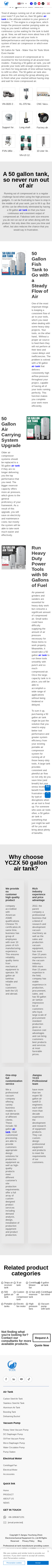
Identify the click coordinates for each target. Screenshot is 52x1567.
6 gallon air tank (45, 1283)
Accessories (9, 1474)
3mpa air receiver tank (8, 1285)
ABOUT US (8, 1498)
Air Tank (8, 1391)
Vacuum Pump (11, 1423)
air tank (23, 210)
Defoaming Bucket (11, 1416)
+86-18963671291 (16, 1517)
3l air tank (19, 1283)
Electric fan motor (21, 1305)
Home (6, 1490)
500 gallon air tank (8, 1294)
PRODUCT (8, 1494)
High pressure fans (33, 1306)
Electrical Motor (12, 1458)
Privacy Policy (28, 1541)
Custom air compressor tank (21, 1296)
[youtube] (39, 3)
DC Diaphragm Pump (13, 1434)
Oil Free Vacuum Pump (13, 1438)
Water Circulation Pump (14, 1447)
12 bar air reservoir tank (33, 1294)
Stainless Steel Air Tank (13, 1403)
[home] (12, 1370)
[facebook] (31, 3)
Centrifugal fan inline (46, 1293)
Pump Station (9, 1452)
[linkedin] (35, 3)
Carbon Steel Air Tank (13, 1399)
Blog (40, 1541)
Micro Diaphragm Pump (14, 1443)
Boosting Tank (9, 1412)
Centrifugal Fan (10, 1465)
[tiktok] (43, 3)
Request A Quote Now (41, 1339)
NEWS (6, 1503)
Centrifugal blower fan (33, 1285)
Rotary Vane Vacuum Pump (15, 1430)
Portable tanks (8, 1305)
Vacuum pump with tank (45, 1306)
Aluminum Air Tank (11, 1407)
